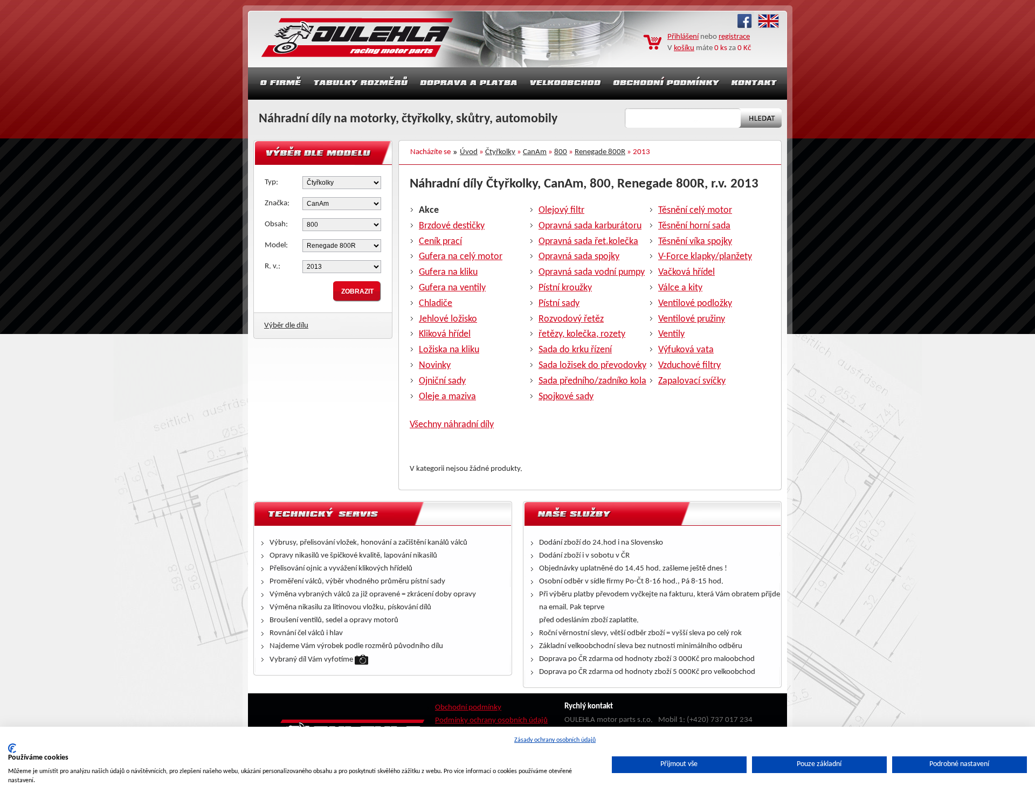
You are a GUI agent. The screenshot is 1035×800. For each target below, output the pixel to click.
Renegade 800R (600, 152)
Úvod (469, 152)
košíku (684, 48)
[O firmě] (277, 83)
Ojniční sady (442, 381)
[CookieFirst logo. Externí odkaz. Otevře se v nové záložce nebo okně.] (12, 748)
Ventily (671, 334)
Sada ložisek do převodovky (592, 365)
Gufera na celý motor (460, 257)
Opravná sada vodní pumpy (592, 272)
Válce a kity (680, 288)
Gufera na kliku (448, 272)
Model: (276, 245)
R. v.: (272, 266)
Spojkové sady (566, 397)
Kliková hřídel (445, 334)
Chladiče (435, 303)
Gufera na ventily (452, 288)
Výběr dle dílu (286, 326)
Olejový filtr (561, 210)
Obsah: (276, 224)
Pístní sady (559, 303)
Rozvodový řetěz (571, 319)
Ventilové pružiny (691, 319)
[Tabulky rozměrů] (360, 83)
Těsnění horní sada (694, 226)
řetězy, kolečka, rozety (582, 334)
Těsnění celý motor (695, 210)
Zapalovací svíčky (692, 381)
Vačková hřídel (686, 272)
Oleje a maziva (447, 397)
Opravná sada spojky (579, 257)
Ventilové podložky (695, 303)
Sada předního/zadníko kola (592, 381)
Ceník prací (440, 241)
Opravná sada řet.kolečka (588, 241)
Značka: (277, 203)
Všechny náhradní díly (452, 425)
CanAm (535, 152)
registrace (734, 37)
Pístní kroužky (565, 288)
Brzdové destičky (452, 226)
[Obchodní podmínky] (666, 83)
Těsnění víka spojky (695, 241)
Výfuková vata (686, 350)
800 (560, 152)
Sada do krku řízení (575, 350)
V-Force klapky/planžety (705, 257)
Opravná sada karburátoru (590, 226)
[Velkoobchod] (565, 83)
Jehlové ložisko (448, 319)
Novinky (435, 365)
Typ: (271, 182)
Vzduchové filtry (689, 365)
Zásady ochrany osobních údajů (555, 740)
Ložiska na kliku (449, 350)
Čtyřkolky (500, 152)
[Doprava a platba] (469, 83)
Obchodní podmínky (468, 708)
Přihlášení (683, 37)
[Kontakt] (755, 83)
